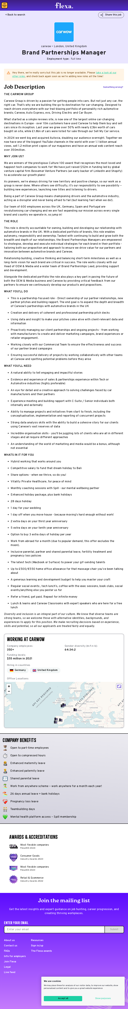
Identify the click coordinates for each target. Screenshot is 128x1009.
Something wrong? (113, 87)
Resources (37, 940)
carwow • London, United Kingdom (64, 46)
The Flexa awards (41, 951)
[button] (60, 720)
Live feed (9, 972)
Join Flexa (10, 961)
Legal (7, 967)
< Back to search (15, 14)
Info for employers (15, 956)
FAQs (7, 951)
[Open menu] (4, 5)
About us (9, 940)
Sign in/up (37, 945)
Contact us (10, 945)
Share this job (113, 14)
